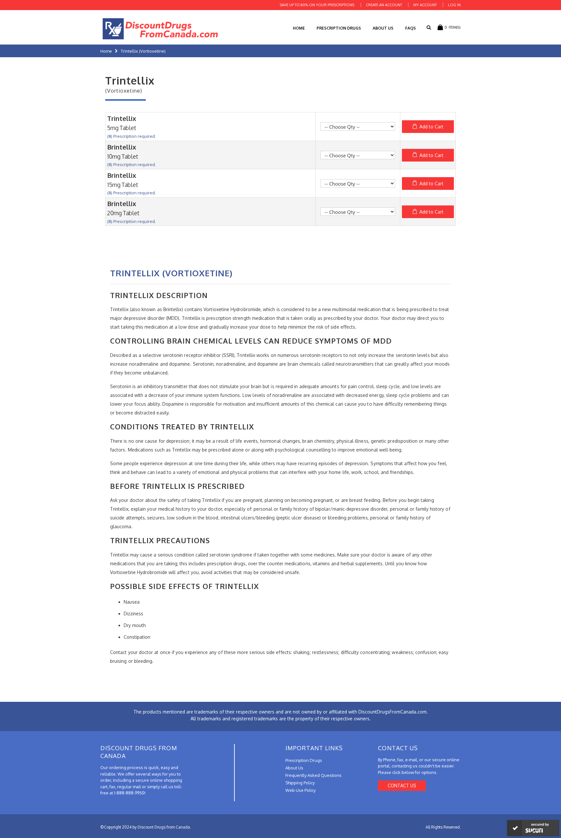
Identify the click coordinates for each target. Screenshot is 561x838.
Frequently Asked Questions (313, 775)
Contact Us (402, 785)
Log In (454, 5)
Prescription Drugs (339, 28)
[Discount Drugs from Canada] (160, 28)
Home (106, 51)
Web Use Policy (300, 790)
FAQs (410, 28)
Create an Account (384, 5)
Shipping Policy (300, 782)
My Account (425, 5)
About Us (383, 28)
